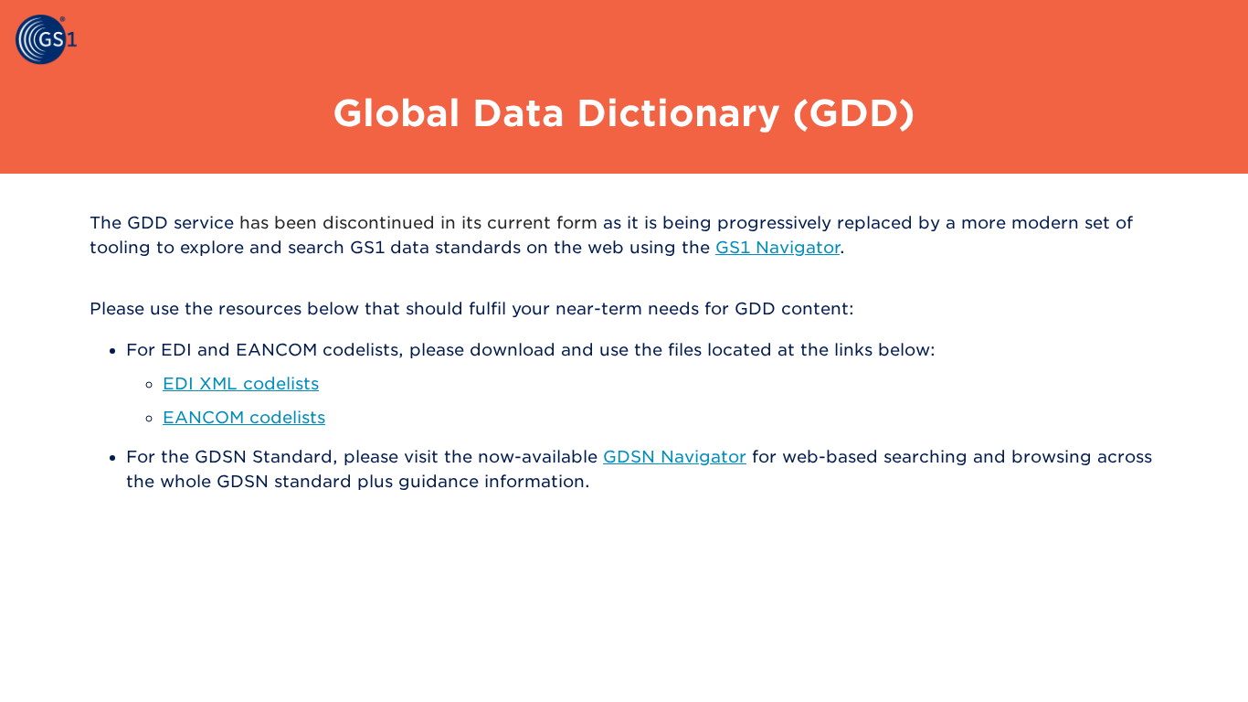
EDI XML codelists (241, 383)
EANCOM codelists (244, 417)
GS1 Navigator (777, 247)
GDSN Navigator (674, 456)
